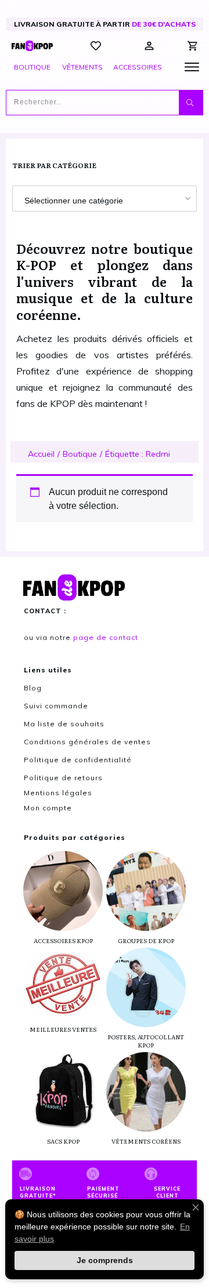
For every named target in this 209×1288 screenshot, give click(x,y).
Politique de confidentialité (78, 759)
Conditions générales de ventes (87, 741)
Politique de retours (63, 777)
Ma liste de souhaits (64, 723)
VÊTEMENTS (82, 67)
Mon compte (48, 807)
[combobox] (104, 198)
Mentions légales (58, 792)
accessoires (137, 67)
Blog (33, 687)
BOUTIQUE (32, 67)
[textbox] (104, 200)
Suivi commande (56, 705)
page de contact (105, 637)
